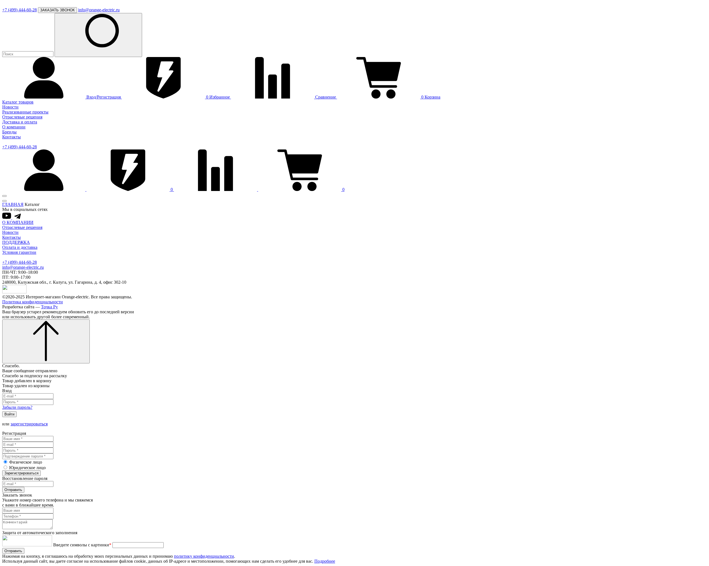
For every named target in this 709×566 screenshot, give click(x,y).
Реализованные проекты (25, 112)
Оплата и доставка (19, 247)
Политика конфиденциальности (32, 301)
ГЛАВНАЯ (13, 204)
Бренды (9, 132)
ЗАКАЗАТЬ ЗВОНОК (57, 10)
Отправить (13, 490)
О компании (13, 127)
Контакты (11, 137)
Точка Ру (49, 306)
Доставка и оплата (19, 122)
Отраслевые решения (22, 117)
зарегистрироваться (29, 424)
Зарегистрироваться (21, 473)
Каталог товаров (18, 102)
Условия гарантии (19, 252)
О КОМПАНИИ (18, 222)
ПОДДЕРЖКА (16, 242)
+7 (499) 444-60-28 (19, 9)
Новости (10, 107)
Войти (9, 414)
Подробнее (324, 561)
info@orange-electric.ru (99, 9)
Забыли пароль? (17, 407)
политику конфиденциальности (204, 556)
